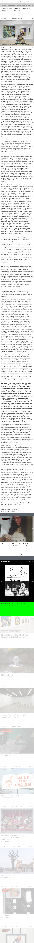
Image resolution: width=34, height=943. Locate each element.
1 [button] (12, 151)
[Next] (33, 529)
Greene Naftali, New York (9, 509)
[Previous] (1, 529)
